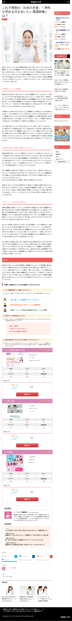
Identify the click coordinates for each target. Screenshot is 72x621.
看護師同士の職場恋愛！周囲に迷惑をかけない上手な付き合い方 (24, 544)
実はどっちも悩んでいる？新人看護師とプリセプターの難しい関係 (61, 73)
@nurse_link (35, 512)
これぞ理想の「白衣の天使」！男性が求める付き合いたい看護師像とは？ (26, 530)
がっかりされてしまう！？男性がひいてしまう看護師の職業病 (44, 599)
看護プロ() (61, 49)
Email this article (27, 560)
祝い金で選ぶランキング (63, 42)
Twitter (6, 556)
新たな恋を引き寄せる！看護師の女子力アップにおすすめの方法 (24, 540)
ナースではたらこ (60, 26)
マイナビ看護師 (59, 22)
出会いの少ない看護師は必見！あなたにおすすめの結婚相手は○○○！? (61, 82)
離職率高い (58, 154)
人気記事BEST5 (60, 56)
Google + (42, 556)
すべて (4, 19)
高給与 (57, 151)
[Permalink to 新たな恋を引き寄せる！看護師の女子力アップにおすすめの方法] (9, 590)
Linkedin (6, 560)
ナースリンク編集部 (11, 568)
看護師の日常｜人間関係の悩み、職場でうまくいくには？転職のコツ (65, 617)
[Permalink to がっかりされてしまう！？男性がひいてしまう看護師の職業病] (44, 590)
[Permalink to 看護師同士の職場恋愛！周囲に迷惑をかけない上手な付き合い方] (27, 590)
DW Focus (36, 2)
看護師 (10, 576)
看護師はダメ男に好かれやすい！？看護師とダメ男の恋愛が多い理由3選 (26, 535)
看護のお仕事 (59, 24)
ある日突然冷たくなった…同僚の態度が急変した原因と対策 (61, 98)
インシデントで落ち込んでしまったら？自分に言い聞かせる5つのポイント (61, 107)
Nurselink (19, 616)
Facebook (25, 556)
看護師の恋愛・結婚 (10, 533)
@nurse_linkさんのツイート (61, 121)
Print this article (44, 560)
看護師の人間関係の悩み (11, 542)
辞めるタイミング (60, 159)
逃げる (57, 156)
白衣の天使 (5, 576)
